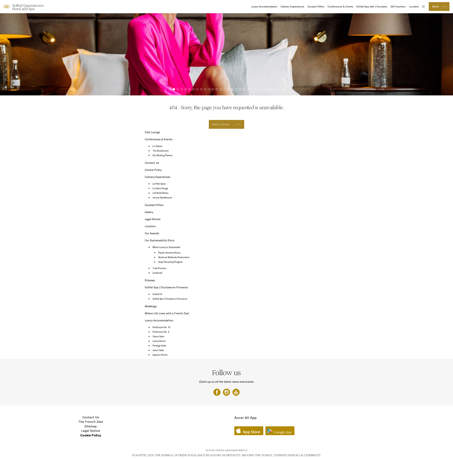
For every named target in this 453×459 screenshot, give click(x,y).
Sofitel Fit (157, 294)
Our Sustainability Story (159, 240)
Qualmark (157, 272)
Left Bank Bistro (160, 193)
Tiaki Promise (159, 268)
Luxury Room (159, 341)
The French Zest (90, 422)
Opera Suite (158, 336)
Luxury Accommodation (264, 6)
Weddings (151, 306)
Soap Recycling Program (170, 261)
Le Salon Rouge (160, 188)
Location (414, 6)
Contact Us (152, 162)
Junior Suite (158, 350)
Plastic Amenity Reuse (169, 252)
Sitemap (150, 280)
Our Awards (152, 233)
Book (435, 6)
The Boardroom (161, 150)
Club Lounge (152, 132)
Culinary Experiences (292, 6)
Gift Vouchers (398, 6)
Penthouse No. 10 (161, 327)
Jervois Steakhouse (162, 197)
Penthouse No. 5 (161, 331)
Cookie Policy (153, 170)
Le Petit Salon (159, 183)
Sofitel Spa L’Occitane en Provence (166, 287)
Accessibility (310, 455)
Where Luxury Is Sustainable (166, 247)
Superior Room (160, 354)
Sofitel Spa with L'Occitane (371, 6)
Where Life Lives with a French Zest (167, 313)
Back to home (221, 124)
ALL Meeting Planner (163, 155)
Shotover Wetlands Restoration (174, 257)
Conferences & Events (340, 6)
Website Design (286, 455)
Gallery (149, 212)
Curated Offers (315, 6)
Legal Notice (152, 219)
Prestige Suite (159, 345)
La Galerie (157, 146)
